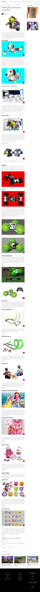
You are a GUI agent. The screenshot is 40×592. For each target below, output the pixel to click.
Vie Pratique (29, 1)
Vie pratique (20, 580)
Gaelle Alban (7, 13)
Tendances (18, 1)
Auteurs (7, 575)
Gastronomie (24, 1)
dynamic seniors (4, 547)
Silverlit (13, 547)
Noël (10, 547)
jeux (7, 547)
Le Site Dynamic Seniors (7, 579)
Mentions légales (7, 574)
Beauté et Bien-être (20, 579)
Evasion (14, 1)
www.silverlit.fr (4, 539)
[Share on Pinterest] (24, 55)
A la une (10, 1)
